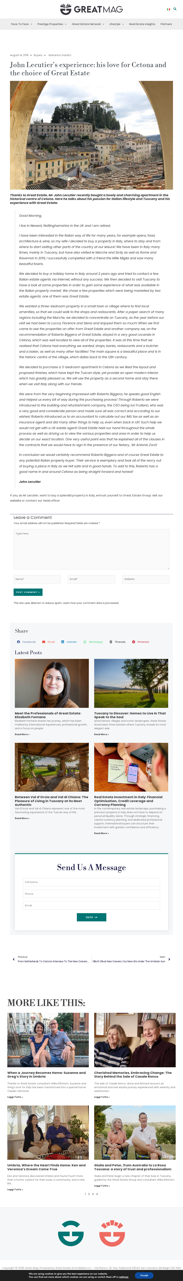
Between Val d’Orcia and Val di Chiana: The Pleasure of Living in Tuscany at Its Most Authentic (51, 801)
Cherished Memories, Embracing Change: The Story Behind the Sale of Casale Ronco (133, 1074)
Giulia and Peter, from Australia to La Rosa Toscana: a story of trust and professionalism (132, 1167)
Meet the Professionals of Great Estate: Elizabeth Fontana (48, 715)
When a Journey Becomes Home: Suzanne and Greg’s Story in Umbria (46, 1074)
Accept (144, 1275)
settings (123, 1277)
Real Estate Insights (142, 24)
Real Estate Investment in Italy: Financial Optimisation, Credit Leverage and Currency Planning (128, 801)
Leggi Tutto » (15, 1097)
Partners (166, 24)
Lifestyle (115, 24)
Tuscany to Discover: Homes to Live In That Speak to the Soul (130, 715)
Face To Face (20, 24)
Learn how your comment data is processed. (91, 603)
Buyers (38, 55)
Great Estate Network (86, 24)
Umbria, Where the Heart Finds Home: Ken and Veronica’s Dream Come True (46, 1167)
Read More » (22, 734)
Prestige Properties (50, 24)
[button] (175, 9)
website (15, 501)
